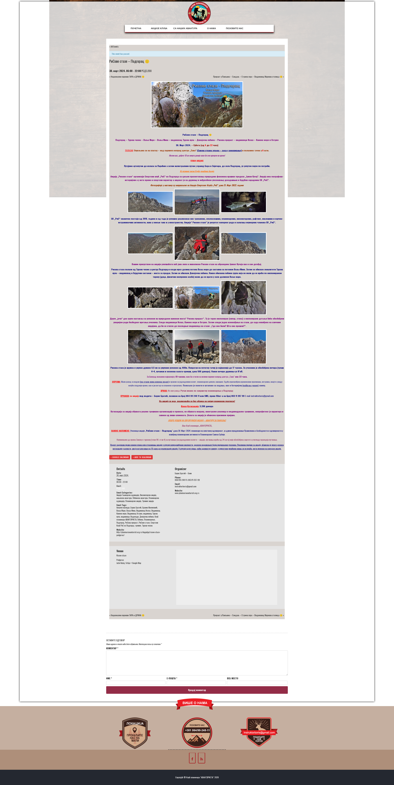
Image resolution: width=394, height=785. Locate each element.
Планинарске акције (133, 501)
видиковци (125, 516)
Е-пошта (172, 678)
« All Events (114, 46)
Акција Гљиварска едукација (128, 495)
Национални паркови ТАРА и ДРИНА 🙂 (126, 76)
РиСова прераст (131, 522)
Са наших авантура (185, 28)
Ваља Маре (121, 510)
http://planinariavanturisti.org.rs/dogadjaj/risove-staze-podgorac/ (138, 534)
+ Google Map (136, 562)
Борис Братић (136, 507)
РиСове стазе (144, 522)
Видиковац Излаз (143, 510)
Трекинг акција (148, 501)
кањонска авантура (124, 497)
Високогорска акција (148, 495)
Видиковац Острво (134, 513)
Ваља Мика (131, 510)
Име (109, 678)
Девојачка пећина (147, 516)
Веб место (232, 678)
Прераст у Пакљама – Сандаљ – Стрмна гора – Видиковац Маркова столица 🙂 (248, 76)
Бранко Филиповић (149, 507)
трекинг (138, 525)
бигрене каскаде (123, 507)
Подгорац (120, 522)
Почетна (136, 28)
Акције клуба (159, 28)
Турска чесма (147, 525)
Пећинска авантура (140, 497)
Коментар (112, 648)
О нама (211, 28)
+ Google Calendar (120, 457)
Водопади (135, 516)
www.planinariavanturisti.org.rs (187, 493)
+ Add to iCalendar (142, 457)
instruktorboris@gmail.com (262, 395)
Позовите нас (234, 28)
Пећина (140, 519)
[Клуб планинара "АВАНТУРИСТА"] (199, 12)
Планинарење (149, 519)
